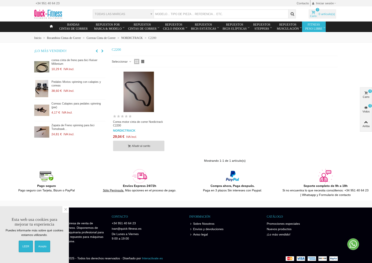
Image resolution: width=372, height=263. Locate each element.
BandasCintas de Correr (73, 26)
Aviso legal (200, 234)
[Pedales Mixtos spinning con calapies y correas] (41, 88)
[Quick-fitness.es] (58, 14)
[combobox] (123, 13)
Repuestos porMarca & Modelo (108, 26)
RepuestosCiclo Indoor (173, 26)
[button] (96, 51)
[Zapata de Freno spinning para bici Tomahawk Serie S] (41, 132)
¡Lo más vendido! (50, 51)
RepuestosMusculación (288, 26)
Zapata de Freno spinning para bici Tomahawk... (73, 127)
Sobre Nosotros (203, 223)
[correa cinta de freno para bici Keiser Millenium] (41, 66)
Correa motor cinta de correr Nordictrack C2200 (138, 123)
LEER (25, 246)
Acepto (42, 246)
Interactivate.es (152, 258)
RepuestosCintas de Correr (142, 26)
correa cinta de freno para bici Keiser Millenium (74, 61)
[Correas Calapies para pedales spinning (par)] (41, 110)
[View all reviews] (138, 117)
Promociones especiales (283, 223)
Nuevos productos (279, 229)
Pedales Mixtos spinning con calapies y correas (76, 83)
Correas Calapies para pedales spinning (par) (76, 105)
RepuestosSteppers (261, 26)
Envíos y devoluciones (208, 229)
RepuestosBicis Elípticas (235, 26)
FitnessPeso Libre (313, 26)
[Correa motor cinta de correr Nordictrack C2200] (139, 92)
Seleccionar (120, 61)
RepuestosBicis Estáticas (203, 26)
